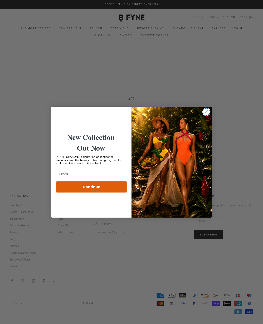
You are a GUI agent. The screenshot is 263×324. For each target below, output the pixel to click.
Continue (91, 186)
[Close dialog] (206, 111)
